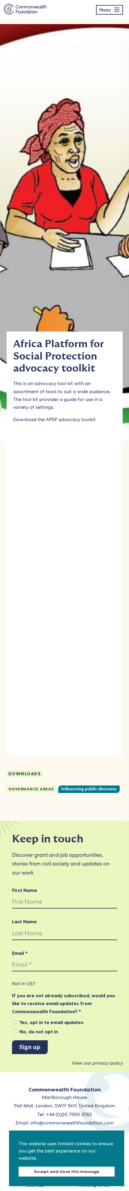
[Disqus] (64, 517)
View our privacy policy (97, 1063)
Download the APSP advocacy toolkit (54, 419)
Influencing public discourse (89, 789)
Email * (20, 953)
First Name (24, 890)
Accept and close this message (67, 1171)
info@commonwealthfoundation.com (72, 1123)
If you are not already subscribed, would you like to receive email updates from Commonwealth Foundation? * (63, 1003)
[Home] (24, 10)
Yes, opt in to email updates (50, 1022)
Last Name (24, 921)
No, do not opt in (38, 1032)
